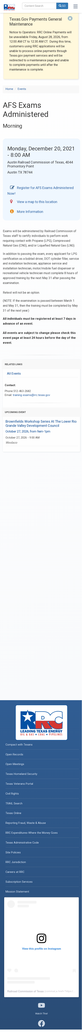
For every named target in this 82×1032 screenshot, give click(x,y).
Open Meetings (15, 764)
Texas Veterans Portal (19, 783)
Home (9, 89)
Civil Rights (12, 793)
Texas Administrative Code (22, 842)
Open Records (14, 754)
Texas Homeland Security (21, 774)
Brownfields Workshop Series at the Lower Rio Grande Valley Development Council (41, 423)
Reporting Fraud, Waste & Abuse (26, 823)
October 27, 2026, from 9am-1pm (28, 431)
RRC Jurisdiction (16, 862)
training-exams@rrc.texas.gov (31, 395)
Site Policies (13, 852)
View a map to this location (37, 202)
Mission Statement (17, 891)
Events (22, 89)
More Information (30, 212)
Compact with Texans (19, 744)
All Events (14, 373)
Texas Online (13, 813)
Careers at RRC (15, 872)
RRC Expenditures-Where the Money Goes (32, 832)
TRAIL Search (14, 803)
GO (63, 5)
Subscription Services (19, 881)
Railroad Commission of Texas (25, 991)
